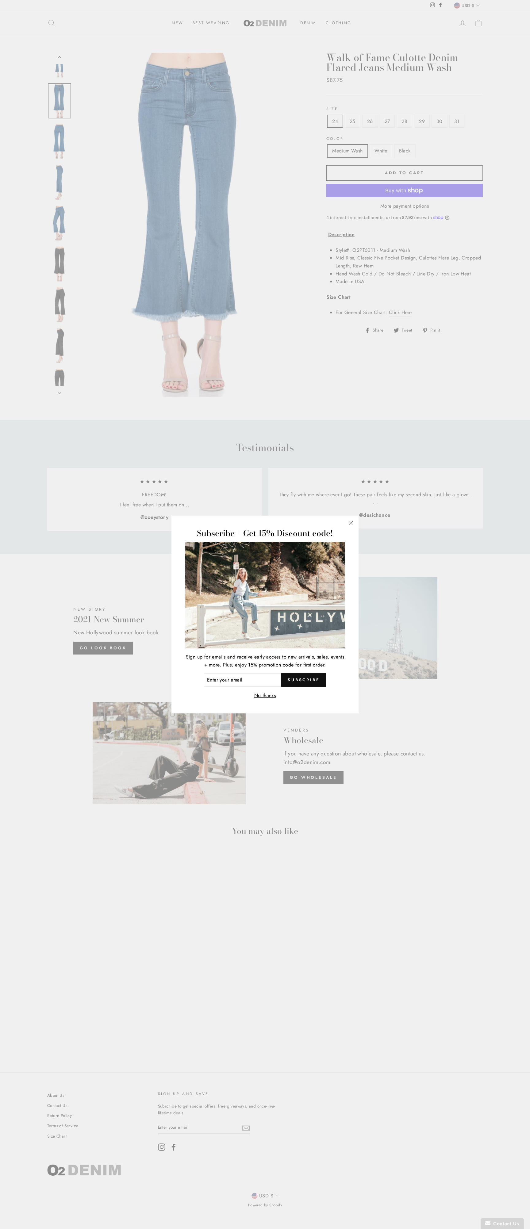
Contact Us (504, 1223)
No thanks (265, 695)
